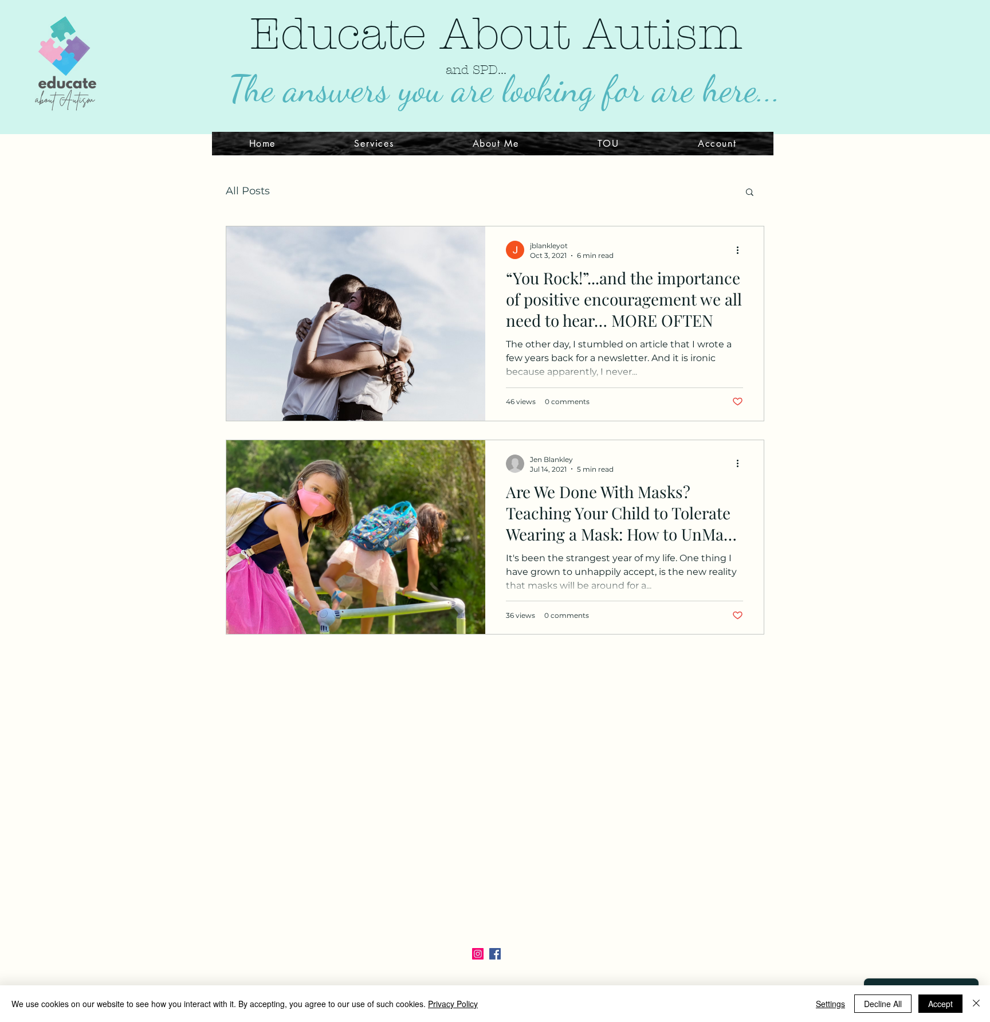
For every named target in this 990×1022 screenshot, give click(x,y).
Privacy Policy (453, 1003)
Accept (940, 1003)
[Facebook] (495, 954)
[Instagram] (478, 954)
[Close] (976, 1003)
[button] (749, 193)
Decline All (883, 1003)
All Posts (248, 191)
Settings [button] (830, 1003)
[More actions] (741, 250)
